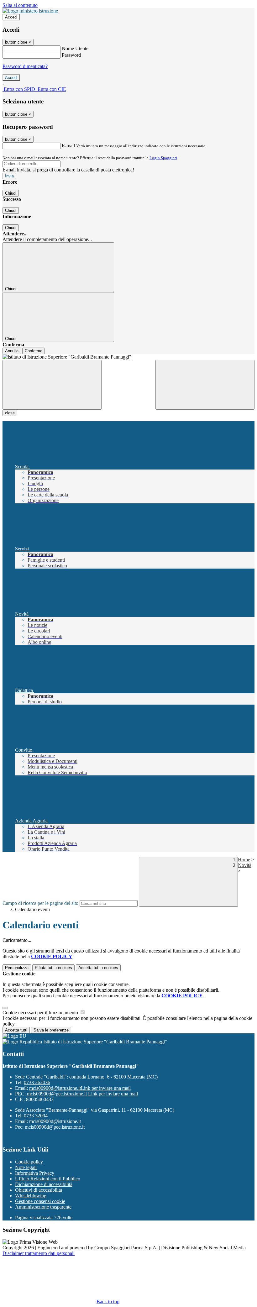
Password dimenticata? (25, 66)
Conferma (33, 351)
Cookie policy (29, 1161)
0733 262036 (37, 1082)
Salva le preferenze (51, 1030)
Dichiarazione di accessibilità (43, 1184)
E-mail (68, 145)
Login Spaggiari (163, 157)
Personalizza (17, 967)
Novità (244, 865)
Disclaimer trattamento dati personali (39, 1253)
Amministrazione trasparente (43, 1207)
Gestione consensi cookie (40, 1201)
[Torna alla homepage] (128, 357)
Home (244, 859)
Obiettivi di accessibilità (38, 1190)
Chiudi (10, 193)
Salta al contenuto (20, 5)
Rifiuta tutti (53, 967)
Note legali (26, 1167)
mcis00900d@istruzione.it (80, 1088)
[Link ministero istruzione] (30, 10)
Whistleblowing (30, 1195)
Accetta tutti (98, 967)
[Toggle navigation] (52, 385)
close (10, 413)
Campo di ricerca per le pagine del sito (40, 903)
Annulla (11, 351)
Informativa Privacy (34, 1173)
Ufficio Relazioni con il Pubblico (47, 1178)
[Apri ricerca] (204, 385)
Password (71, 55)
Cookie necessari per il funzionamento (41, 1012)
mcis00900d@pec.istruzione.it (82, 1093)
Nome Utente (75, 48)
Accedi (11, 17)
